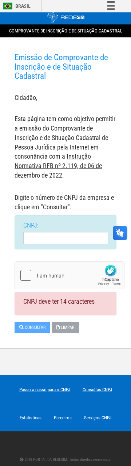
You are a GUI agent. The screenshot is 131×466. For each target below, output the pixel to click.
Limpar (67, 327)
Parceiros (63, 417)
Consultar (34, 327)
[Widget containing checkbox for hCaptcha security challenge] (69, 275)
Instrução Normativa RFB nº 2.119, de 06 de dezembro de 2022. (58, 165)
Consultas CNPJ (97, 389)
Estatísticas (30, 417)
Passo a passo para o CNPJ (44, 389)
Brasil (15, 6)
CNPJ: (31, 225)
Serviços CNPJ (97, 417)
